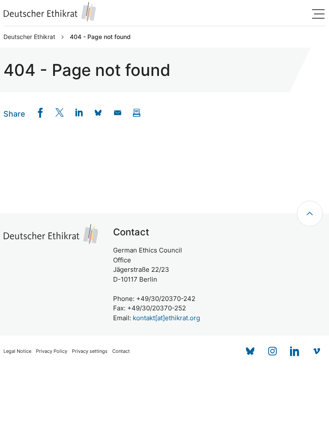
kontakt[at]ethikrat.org (166, 318)
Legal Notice (17, 351)
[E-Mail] (117, 112)
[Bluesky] (250, 351)
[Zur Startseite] (49, 11)
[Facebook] (40, 112)
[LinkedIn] (79, 112)
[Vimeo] (317, 351)
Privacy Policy (51, 351)
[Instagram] (272, 351)
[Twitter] (59, 112)
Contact (121, 351)
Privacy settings (90, 351)
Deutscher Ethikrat (29, 37)
